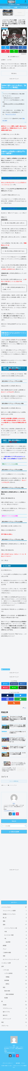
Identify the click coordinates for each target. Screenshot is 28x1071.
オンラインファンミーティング (15, 959)
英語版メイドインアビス (15, 914)
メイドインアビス (6, 669)
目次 (12, 73)
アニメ (15, 949)
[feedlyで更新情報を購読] (20, 699)
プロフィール (14, 1025)
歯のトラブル (15, 1011)
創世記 (16, 984)
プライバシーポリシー (8, 1063)
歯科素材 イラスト (20, 1063)
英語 (15, 987)
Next (27, 13)
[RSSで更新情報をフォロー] (14, 702)
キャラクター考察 (15, 935)
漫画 (15, 924)
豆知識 (15, 1005)
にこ (14, 803)
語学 (14, 966)
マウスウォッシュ (15, 1008)
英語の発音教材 (16, 994)
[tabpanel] (8, 12)
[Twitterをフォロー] (20, 695)
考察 (15, 956)
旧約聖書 (15, 980)
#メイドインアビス (11, 114)
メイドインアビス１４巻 (15, 928)
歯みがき (15, 1015)
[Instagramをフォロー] (7, 699)
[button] (25, 826)
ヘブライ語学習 (15, 973)
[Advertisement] (14, 654)
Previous (1, 13)
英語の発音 (15, 991)
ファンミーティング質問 (15, 910)
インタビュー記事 (14, 963)
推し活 (15, 917)
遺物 (15, 921)
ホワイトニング (15, 1018)
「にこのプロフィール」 (9, 810)
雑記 (14, 1022)
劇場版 (15, 945)
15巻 (15, 931)
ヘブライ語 (15, 970)
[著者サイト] (7, 695)
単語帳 (15, 998)
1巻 (15, 938)
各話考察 (16, 942)
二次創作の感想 (15, 952)
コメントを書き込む (14, 781)
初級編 (16, 977)
